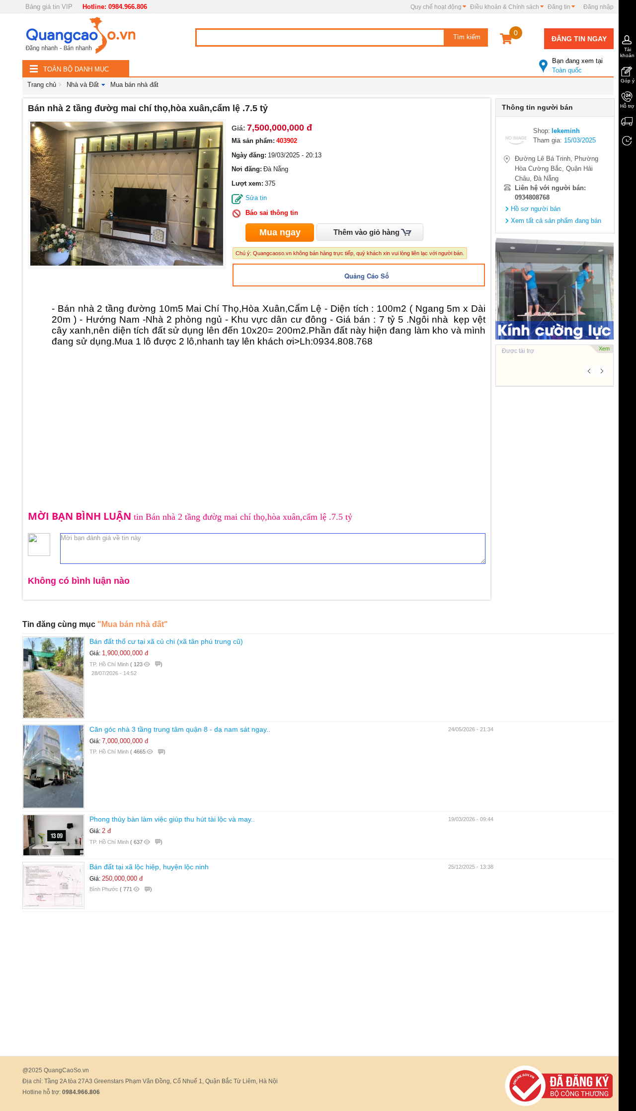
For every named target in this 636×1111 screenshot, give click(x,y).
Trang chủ (41, 84)
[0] (506, 40)
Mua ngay (280, 232)
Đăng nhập (598, 6)
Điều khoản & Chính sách (504, 6)
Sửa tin (256, 198)
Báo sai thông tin (271, 212)
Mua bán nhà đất (134, 84)
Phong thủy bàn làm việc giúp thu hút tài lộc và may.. (172, 819)
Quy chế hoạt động (436, 6)
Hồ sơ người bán (535, 208)
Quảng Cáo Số (366, 275)
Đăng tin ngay (579, 39)
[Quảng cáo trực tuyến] (82, 38)
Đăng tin (559, 6)
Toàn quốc (577, 65)
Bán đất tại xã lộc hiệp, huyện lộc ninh (149, 867)
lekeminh (566, 131)
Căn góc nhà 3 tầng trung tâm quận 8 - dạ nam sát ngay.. (179, 729)
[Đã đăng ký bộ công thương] (559, 1085)
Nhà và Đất (83, 84)
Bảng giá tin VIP (49, 6)
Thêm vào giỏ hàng (366, 232)
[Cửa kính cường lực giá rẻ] (554, 286)
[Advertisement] (554, 540)
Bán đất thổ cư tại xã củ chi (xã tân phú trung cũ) (166, 641)
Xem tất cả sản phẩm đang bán (556, 220)
